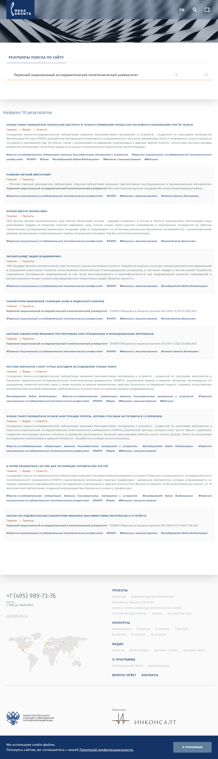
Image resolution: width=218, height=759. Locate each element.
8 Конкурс (119, 634)
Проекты (28, 179)
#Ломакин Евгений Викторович (180, 196)
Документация (158, 666)
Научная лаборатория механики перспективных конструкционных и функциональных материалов (79, 333)
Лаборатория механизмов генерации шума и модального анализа (55, 301)
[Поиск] (194, 9)
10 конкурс (158, 634)
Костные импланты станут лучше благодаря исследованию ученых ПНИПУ (61, 366)
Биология (119, 596)
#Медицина (151, 159)
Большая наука (194, 650)
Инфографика (121, 629)
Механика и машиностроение (133, 602)
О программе (123, 659)
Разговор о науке (166, 650)
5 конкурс (143, 629)
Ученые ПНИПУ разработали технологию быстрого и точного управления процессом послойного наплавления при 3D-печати (99, 124)
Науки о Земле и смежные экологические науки (146, 608)
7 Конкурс (182, 629)
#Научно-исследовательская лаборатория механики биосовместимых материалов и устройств (67, 154)
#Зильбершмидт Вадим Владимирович (76, 159)
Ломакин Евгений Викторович (28, 174)
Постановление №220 (127, 666)
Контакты (149, 674)
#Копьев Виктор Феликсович (178, 241)
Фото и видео (139, 650)
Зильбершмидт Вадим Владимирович (33, 256)
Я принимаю (192, 746)
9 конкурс (139, 634)
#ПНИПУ (31, 159)
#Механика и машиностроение (122, 159)
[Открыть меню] (207, 9)
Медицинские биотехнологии (152, 596)
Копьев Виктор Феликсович (26, 211)
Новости (41, 129)
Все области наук (179, 613)
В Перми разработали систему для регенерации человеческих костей (57, 466)
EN (181, 9)
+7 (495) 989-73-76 (31, 595)
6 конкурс (163, 629)
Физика (157, 613)
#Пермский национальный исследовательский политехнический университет (54, 196)
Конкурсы (121, 622)
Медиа (26, 129)
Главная (11, 129)
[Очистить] (176, 74)
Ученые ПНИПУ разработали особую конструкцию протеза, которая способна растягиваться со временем (84, 416)
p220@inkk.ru (17, 615)
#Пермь (44, 159)
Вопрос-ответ (124, 674)
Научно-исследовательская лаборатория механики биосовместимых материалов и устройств (76, 515)
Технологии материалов (129, 613)
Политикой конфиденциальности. (106, 749)
